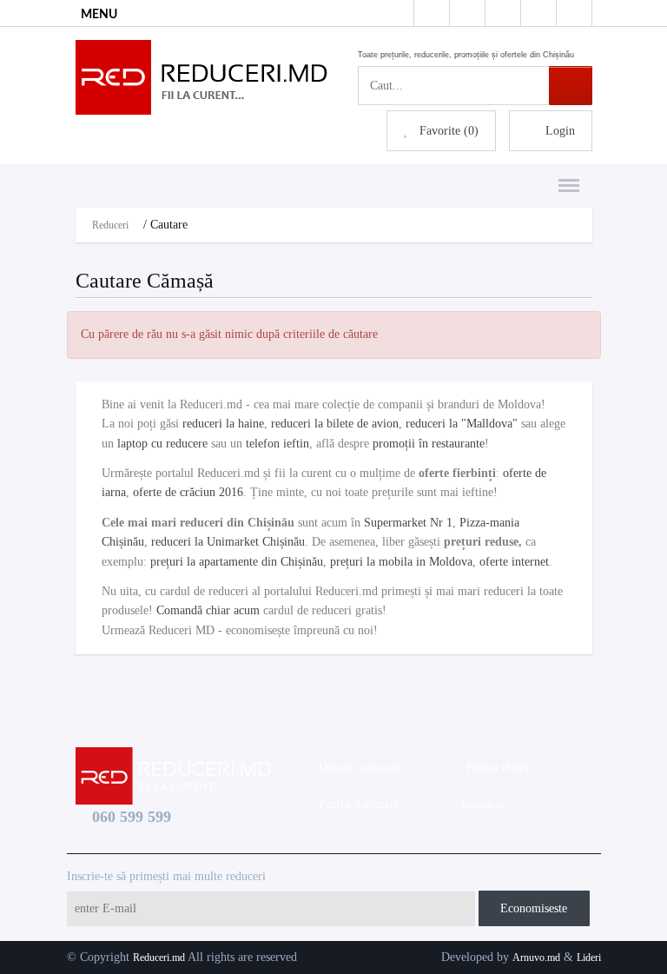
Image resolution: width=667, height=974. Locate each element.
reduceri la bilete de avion (335, 423)
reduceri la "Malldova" (462, 423)
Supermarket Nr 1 (408, 522)
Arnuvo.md (536, 957)
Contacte (479, 804)
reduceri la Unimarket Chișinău (228, 541)
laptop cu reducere (162, 443)
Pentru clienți (495, 767)
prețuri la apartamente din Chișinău (236, 561)
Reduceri (110, 225)
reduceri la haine (223, 423)
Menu (564, 175)
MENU (99, 15)
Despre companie (357, 767)
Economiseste (533, 908)
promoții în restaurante (429, 443)
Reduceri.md (159, 957)
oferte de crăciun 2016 (188, 492)
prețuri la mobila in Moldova (401, 561)
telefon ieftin (277, 443)
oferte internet (514, 561)
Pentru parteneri (355, 804)
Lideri (589, 957)
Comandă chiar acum (208, 610)
